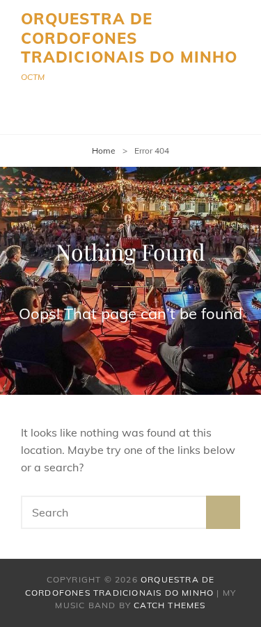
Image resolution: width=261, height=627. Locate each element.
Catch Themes (169, 605)
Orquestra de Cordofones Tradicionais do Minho (129, 38)
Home (104, 150)
